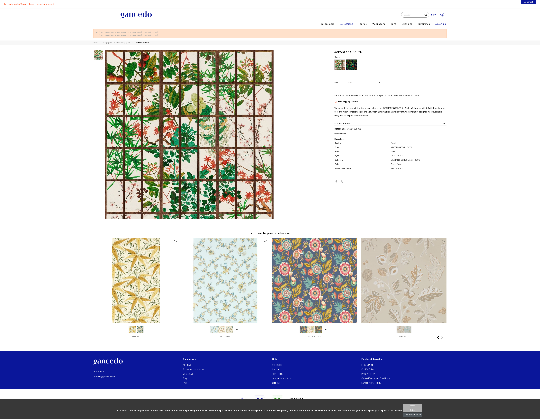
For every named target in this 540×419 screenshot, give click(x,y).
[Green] (139, 329)
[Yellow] (132, 329)
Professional (278, 374)
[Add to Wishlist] (175, 241)
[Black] (351, 64)
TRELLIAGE (225, 336)
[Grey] (318, 329)
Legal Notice (367, 365)
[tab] (390, 124)
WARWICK (404, 336)
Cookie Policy (367, 369)
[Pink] (221, 329)
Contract (528, 2)
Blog (185, 378)
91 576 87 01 (99, 371)
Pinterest (342, 182)
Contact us (188, 374)
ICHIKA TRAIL (315, 336)
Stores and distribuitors (194, 369)
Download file (340, 133)
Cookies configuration (413, 414)
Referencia (340, 128)
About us (187, 365)
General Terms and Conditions (375, 378)
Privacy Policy (368, 374)
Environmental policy (371, 383)
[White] (339, 64)
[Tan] (229, 329)
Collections (277, 365)
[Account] (442, 15)
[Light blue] (214, 329)
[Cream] (310, 329)
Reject (412, 410)
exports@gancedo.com (104, 376)
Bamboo (136, 336)
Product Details (342, 123)
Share (336, 182)
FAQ (185, 383)
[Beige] (400, 329)
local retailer (357, 95)
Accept (412, 406)
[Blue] (303, 329)
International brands (281, 378)
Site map (276, 383)
